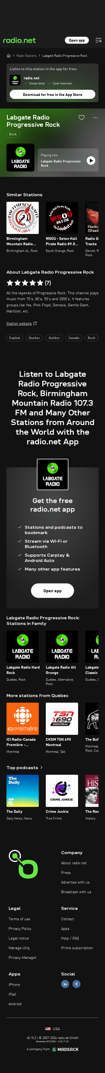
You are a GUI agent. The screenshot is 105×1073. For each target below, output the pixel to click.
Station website (19, 324)
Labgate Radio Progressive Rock (61, 163)
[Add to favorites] (81, 117)
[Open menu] (98, 40)
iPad (12, 994)
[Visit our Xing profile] (76, 984)
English (14, 338)
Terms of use (19, 919)
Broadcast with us (76, 892)
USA (56, 1029)
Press (66, 873)
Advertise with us (75, 882)
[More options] (95, 117)
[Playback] (91, 160)
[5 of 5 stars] (40, 283)
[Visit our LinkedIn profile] (65, 984)
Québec (54, 338)
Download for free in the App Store (52, 95)
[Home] (8, 55)
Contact (67, 919)
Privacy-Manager (23, 958)
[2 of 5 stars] (17, 283)
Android (15, 1004)
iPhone (14, 985)
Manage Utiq (19, 948)
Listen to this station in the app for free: (43, 69)
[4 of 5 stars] (32, 283)
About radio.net (74, 863)
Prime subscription (77, 948)
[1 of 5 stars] (10, 283)
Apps (65, 929)
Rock (13, 134)
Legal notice (19, 938)
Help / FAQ (70, 938)
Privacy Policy (20, 929)
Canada (74, 338)
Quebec (34, 338)
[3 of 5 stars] (25, 283)
